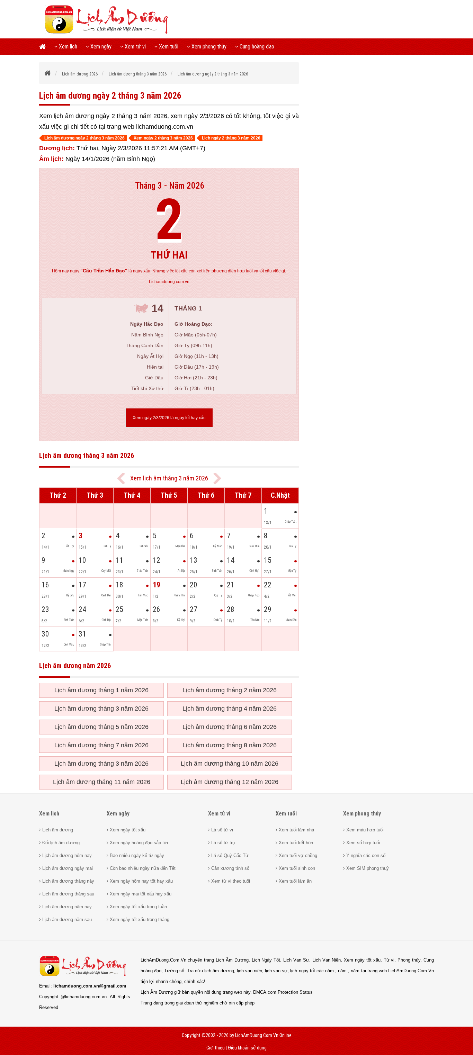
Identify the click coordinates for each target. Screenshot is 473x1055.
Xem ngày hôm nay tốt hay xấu (140, 881)
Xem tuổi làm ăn (294, 881)
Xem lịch (67, 46)
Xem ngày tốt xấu (126, 829)
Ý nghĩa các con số (365, 855)
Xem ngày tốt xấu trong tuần (137, 906)
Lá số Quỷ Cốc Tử (229, 855)
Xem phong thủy (208, 46)
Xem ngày (100, 46)
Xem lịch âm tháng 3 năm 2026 (169, 478)
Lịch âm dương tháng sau (67, 893)
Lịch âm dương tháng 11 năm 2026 (101, 781)
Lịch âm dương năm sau (66, 919)
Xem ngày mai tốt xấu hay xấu (139, 893)
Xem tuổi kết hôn (295, 842)
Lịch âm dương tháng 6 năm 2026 (229, 726)
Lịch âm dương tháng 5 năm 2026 (101, 726)
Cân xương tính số (229, 868)
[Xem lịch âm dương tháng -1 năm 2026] (121, 478)
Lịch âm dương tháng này (67, 881)
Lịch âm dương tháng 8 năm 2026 (229, 745)
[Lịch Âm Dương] (108, 32)
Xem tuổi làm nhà (295, 829)
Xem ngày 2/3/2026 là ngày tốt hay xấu (169, 417)
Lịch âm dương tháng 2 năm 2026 (229, 690)
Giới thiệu (215, 1048)
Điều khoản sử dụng (247, 1048)
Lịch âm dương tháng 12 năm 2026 (229, 781)
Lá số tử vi (221, 829)
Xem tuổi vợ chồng (297, 855)
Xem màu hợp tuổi (364, 829)
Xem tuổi (168, 46)
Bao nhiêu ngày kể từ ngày (136, 855)
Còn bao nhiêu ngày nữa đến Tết (142, 868)
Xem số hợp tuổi (362, 842)
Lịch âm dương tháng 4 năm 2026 (229, 708)
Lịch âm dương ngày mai (67, 868)
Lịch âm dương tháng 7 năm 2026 (101, 745)
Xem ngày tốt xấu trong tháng (138, 919)
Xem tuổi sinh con (296, 868)
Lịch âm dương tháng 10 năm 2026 (229, 763)
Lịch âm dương (57, 829)
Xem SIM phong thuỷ (367, 868)
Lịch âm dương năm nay (66, 906)
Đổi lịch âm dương (60, 842)
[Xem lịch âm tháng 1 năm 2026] (217, 478)
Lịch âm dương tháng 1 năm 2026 (101, 690)
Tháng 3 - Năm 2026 (170, 186)
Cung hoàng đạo (256, 46)
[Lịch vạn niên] (44, 46)
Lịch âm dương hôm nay (66, 855)
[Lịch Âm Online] (48, 74)
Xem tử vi (134, 46)
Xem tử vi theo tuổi (230, 881)
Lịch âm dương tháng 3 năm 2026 (101, 708)
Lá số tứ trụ (222, 842)
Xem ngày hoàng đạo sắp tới (138, 842)
